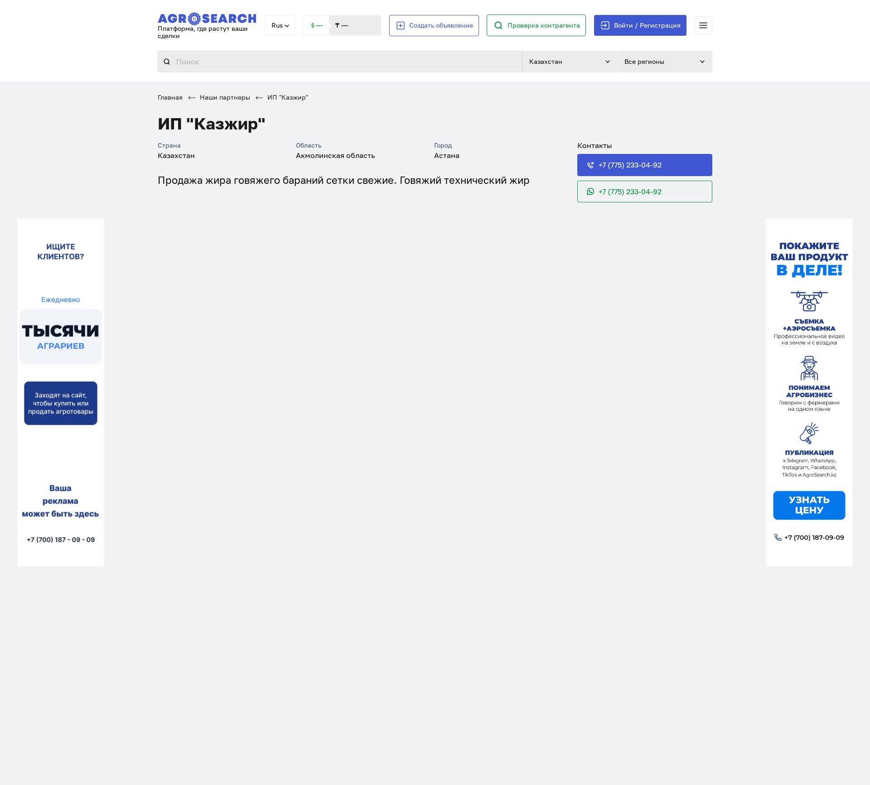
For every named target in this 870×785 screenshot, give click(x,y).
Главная (170, 97)
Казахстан (545, 61)
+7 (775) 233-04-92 (630, 164)
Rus (277, 25)
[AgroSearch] (207, 17)
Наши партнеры (224, 97)
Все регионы (644, 61)
